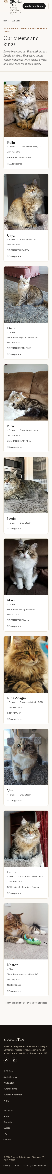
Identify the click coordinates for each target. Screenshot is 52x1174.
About (6, 1116)
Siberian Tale (13, 1039)
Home (6, 21)
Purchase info (10, 1088)
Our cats (7, 1122)
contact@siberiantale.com (34, 1165)
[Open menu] (47, 6)
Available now (10, 1077)
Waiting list (8, 1083)
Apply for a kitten (34, 6)
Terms (16, 1165)
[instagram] (14, 1060)
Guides (6, 1127)
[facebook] (6, 1060)
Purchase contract (12, 1094)
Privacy (6, 1165)
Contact (7, 1139)
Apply (6, 1100)
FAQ (5, 1133)
